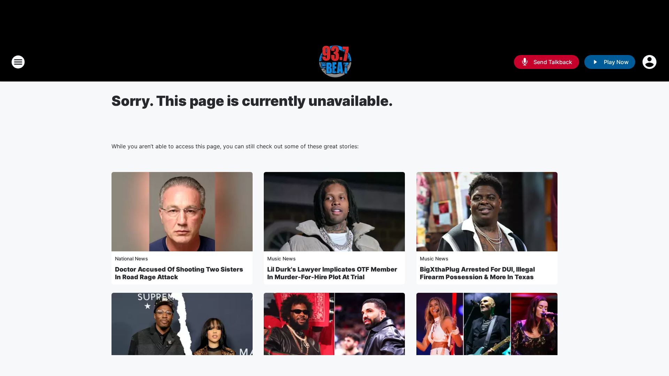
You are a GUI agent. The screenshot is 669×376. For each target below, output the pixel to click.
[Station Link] (334, 62)
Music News (281, 258)
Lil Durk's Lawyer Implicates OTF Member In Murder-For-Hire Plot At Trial (332, 273)
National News (131, 258)
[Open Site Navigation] (18, 62)
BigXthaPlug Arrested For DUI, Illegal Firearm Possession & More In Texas (477, 273)
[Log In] (650, 62)
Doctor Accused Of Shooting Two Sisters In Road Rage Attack (179, 273)
